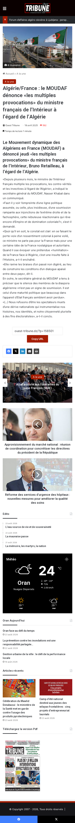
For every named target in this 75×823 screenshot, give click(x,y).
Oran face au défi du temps (19, 631)
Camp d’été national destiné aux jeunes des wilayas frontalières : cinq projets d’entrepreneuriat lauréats (55, 706)
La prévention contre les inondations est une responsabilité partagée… (29, 642)
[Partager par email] (29, 351)
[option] (37, 383)
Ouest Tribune (12, 125)
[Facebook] (8, 351)
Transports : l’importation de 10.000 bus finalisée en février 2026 (37, 386)
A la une (21, 73)
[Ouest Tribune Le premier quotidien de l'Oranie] (37, 8)
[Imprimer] (36, 351)
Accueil (9, 73)
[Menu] (4, 9)
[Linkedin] (22, 351)
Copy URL (37, 338)
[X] (15, 351)
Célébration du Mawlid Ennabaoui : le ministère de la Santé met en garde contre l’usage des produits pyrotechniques (19, 708)
